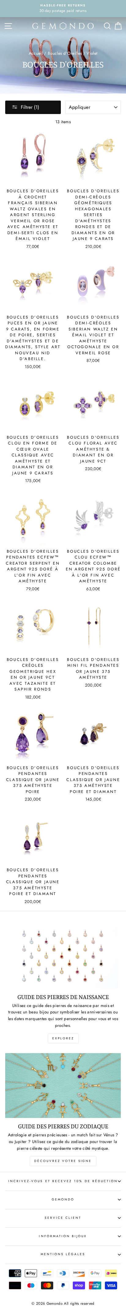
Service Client (63, 1217)
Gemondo (63, 1199)
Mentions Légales (63, 1254)
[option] (63, 8)
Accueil (36, 53)
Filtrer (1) (30, 107)
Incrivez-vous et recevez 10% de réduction (63, 1181)
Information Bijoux (63, 1236)
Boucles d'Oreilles (65, 53)
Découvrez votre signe (63, 1161)
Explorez (63, 1038)
